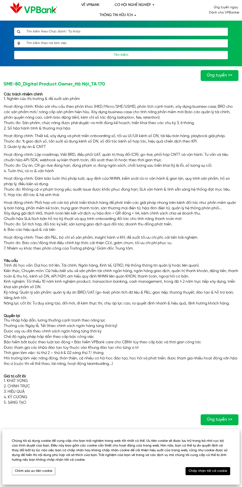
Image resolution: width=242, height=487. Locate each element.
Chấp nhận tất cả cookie (208, 471)
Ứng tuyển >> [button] (219, 75)
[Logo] (29, 7)
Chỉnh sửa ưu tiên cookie (33, 471)
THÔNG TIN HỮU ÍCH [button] (116, 15)
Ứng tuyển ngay (226, 7)
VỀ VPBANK (90, 5)
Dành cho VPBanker (224, 12)
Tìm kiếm (121, 55)
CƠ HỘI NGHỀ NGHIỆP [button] (133, 5)
